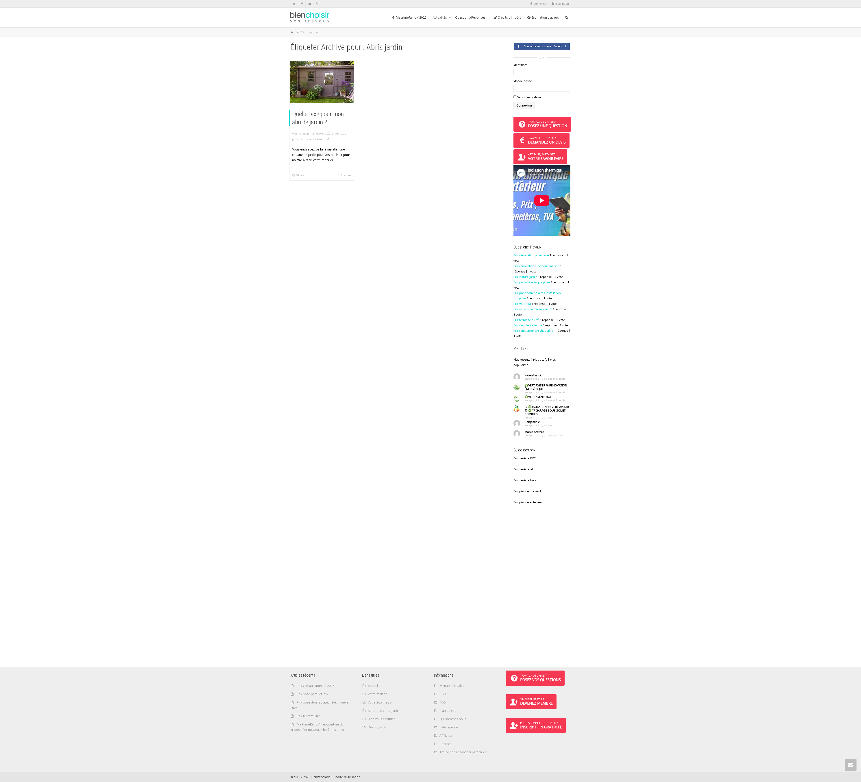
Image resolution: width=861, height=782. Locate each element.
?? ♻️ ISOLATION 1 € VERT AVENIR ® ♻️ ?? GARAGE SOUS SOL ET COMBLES (547, 410)
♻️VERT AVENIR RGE (538, 397)
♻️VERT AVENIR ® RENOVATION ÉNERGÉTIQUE (546, 387)
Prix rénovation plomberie (531, 255)
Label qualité (448, 727)
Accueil (294, 32)
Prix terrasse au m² (526, 320)
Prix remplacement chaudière (533, 331)
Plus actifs (540, 359)
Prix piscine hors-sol (527, 491)
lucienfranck (533, 375)
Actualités (440, 17)
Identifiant (520, 65)
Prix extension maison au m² (532, 309)
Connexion (540, 4)
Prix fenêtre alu (524, 469)
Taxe (320, 139)
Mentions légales (451, 686)
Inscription (562, 4)
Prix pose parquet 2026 (313, 694)
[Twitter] (294, 3)
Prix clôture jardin (525, 277)
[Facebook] (302, 3)
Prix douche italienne (527, 325)
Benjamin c (532, 422)
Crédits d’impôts (509, 17)
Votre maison (377, 694)
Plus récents (521, 359)
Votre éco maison (381, 702)
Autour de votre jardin (384, 710)
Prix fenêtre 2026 (309, 716)
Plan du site (447, 710)
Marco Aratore (534, 432)
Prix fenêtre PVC (524, 458)
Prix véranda (522, 304)
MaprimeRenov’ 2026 (410, 17)
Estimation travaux (545, 17)
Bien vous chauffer (381, 719)
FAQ (442, 702)
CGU (442, 694)
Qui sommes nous (452, 719)
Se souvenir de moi (529, 97)
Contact (445, 744)
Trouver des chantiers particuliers (463, 752)
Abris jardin (308, 139)
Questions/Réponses (470, 17)
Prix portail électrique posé (531, 282)
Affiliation (446, 735)
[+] (322, 82)
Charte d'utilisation (346, 777)
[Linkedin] (309, 3)
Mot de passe (522, 81)
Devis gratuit (377, 727)
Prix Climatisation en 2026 (315, 686)
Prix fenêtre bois (524, 480)
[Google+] (317, 3)
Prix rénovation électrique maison (536, 266)
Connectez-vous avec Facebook (544, 46)
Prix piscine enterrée (527, 502)
